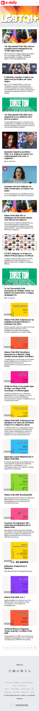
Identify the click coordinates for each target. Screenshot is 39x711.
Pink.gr (7, 689)
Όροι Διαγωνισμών (27, 682)
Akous (32, 692)
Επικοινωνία (8, 682)
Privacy (15, 686)
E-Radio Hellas (15, 689)
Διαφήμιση (17, 682)
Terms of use (22, 686)
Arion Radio (16, 692)
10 (35, 648)
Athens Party (25, 692)
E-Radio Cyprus (25, 689)
